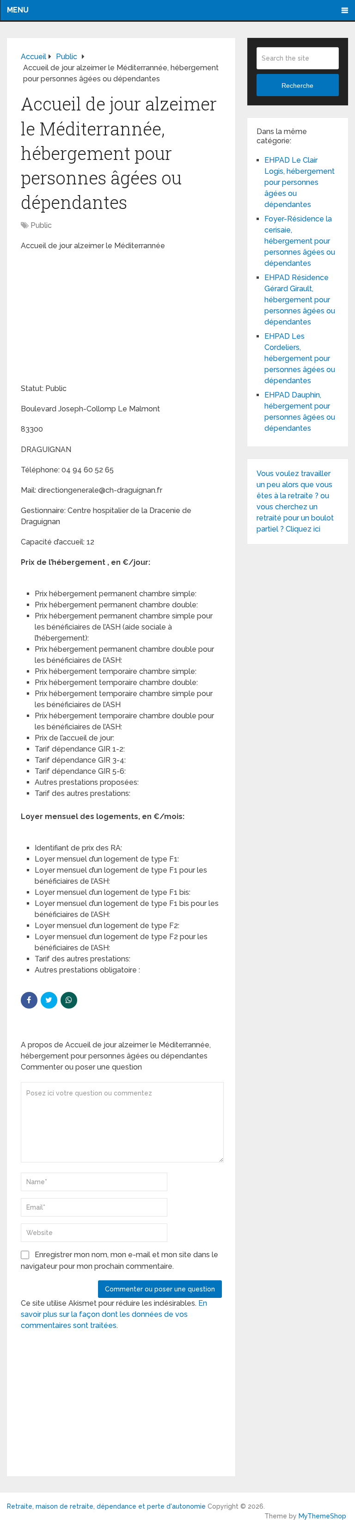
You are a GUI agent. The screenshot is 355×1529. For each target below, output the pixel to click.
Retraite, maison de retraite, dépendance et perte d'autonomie (106, 1506)
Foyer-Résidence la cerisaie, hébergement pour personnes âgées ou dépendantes (299, 241)
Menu (18, 10)
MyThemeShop (322, 1516)
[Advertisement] (90, 318)
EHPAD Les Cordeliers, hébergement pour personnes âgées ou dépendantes (299, 358)
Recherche (297, 85)
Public (41, 225)
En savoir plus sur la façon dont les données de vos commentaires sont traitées (114, 1314)
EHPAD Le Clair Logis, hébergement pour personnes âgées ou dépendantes (299, 182)
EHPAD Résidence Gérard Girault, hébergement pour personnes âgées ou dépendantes (299, 299)
